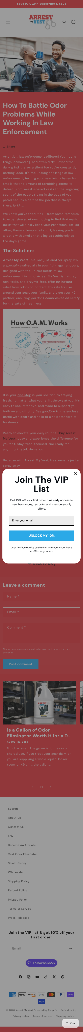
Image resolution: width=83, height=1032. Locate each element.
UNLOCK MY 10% (42, 536)
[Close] (76, 473)
